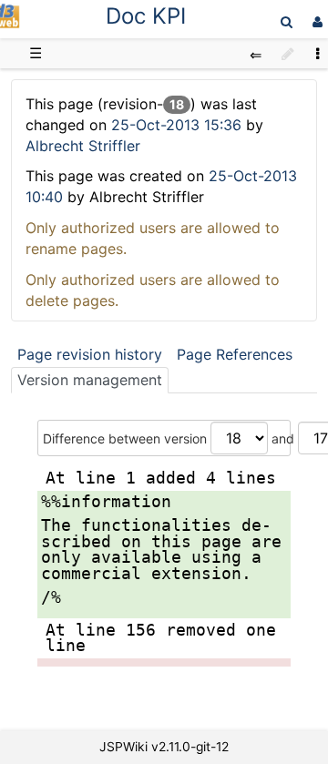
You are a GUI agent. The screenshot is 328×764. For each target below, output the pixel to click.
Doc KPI (146, 16)
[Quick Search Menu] (286, 21)
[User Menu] (315, 21)
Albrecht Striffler (83, 146)
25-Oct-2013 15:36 (178, 125)
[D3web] (10, 23)
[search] (286, 21)
